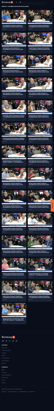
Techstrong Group (6, 375)
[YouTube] (3, 341)
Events (3, 355)
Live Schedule (5, 360)
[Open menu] (20, 2)
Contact (4, 382)
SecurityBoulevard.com (13, 391)
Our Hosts (4, 372)
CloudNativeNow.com (23, 391)
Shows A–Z (5, 347)
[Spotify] (16, 341)
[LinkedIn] (6, 341)
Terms (3, 380)
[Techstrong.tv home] (7, 2)
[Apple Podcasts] (13, 341)
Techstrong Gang (6, 350)
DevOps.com (4, 391)
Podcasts (4, 353)
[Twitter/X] (9, 341)
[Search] (16, 2)
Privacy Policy (5, 377)
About (3, 369)
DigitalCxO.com (32, 391)
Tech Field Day (5, 358)
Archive (3, 363)
